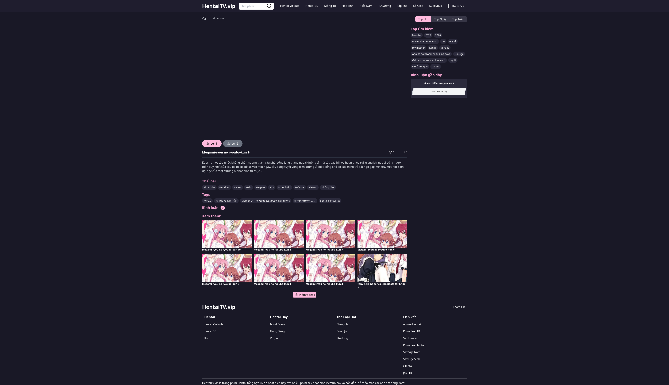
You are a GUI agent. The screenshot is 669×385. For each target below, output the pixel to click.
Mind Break (277, 324)
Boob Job (342, 331)
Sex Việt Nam (411, 352)
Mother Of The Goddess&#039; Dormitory (265, 200)
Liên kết (409, 317)
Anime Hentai (412, 324)
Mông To (330, 6)
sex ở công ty (420, 66)
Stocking (342, 338)
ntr (443, 41)
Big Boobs (218, 18)
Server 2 (232, 143)
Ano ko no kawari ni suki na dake (431, 54)
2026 (438, 35)
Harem (237, 187)
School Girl (284, 187)
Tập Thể (402, 6)
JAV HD (407, 373)
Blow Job (342, 324)
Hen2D (207, 200)
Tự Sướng (384, 6)
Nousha (416, 35)
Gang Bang (277, 331)
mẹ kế (452, 41)
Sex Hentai (410, 338)
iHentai (209, 317)
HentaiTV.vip (218, 6)
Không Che (327, 187)
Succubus (435, 6)
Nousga (459, 54)
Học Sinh (347, 6)
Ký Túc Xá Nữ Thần (226, 200)
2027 (428, 35)
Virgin (274, 338)
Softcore (299, 187)
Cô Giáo (418, 6)
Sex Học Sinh (411, 359)
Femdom (224, 187)
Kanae (432, 47)
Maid (249, 187)
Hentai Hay (279, 317)
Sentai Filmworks (330, 200)
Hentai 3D (311, 6)
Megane (260, 187)
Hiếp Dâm (365, 6)
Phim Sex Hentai (414, 345)
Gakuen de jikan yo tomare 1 (428, 60)
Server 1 (211, 143)
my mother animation (424, 41)
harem (435, 66)
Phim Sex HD (411, 331)
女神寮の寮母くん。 (305, 200)
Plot (272, 187)
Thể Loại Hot (346, 317)
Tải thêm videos (304, 295)
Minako (445, 47)
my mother (418, 47)
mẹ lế (453, 60)
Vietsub (313, 187)
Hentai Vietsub (289, 6)
